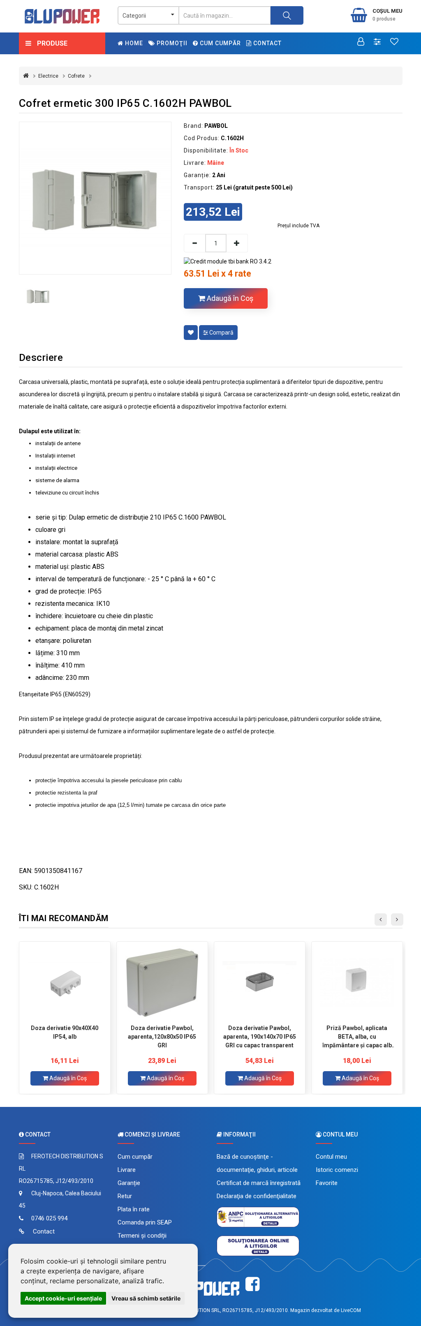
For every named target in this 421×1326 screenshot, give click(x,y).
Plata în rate (134, 1209)
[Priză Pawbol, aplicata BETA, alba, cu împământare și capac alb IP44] (357, 983)
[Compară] (377, 42)
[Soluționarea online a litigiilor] (258, 1245)
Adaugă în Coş (229, 298)
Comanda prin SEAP (145, 1222)
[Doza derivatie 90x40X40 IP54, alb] (64, 983)
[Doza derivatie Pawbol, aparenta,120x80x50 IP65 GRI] (162, 983)
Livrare (127, 1170)
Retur (125, 1196)
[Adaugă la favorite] (191, 332)
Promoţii (171, 43)
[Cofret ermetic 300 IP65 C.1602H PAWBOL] (95, 198)
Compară (221, 332)
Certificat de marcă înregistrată (259, 1183)
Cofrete (76, 76)
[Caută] (287, 15)
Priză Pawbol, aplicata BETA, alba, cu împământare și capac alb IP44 (357, 1037)
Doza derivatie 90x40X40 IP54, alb (64, 1032)
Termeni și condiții (142, 1235)
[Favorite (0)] (394, 42)
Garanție (129, 1183)
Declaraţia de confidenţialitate (256, 1196)
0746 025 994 (49, 1218)
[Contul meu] (360, 42)
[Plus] (237, 243)
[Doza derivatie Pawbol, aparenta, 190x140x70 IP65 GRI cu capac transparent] (259, 983)
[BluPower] (62, 16)
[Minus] (194, 243)
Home (133, 43)
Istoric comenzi (337, 1170)
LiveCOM (351, 1310)
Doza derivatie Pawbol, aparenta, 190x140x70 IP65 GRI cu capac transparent (259, 1037)
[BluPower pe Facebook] (252, 1284)
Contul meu (331, 1156)
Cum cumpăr (219, 43)
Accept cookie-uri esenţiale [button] (63, 1298)
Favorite (327, 1183)
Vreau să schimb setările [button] (145, 1298)
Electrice (48, 76)
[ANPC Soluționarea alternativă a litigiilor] (258, 1216)
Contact (267, 43)
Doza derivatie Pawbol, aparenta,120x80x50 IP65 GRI (162, 1037)
